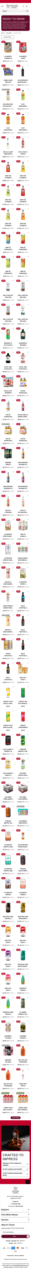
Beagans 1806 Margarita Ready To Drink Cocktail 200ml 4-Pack (23, 918)
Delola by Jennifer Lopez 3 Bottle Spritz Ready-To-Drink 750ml (8, 392)
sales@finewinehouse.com (21, 1265)
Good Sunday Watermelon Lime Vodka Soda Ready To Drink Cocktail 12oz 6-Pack (23, 559)
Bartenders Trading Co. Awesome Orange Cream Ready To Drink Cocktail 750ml (23, 464)
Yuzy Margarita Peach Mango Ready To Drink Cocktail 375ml (23, 129)
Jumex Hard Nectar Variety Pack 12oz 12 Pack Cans (8, 81)
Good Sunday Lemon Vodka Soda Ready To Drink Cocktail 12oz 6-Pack (8, 607)
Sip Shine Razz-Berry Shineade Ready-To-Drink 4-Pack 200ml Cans (23, 798)
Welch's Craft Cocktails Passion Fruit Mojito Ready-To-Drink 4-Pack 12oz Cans (8, 941)
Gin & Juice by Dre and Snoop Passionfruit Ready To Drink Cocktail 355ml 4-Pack (8, 296)
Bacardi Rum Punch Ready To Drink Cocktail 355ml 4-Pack (23, 846)
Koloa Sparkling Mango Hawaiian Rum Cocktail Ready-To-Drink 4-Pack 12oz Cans (8, 416)
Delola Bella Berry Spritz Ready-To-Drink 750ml (23, 416)
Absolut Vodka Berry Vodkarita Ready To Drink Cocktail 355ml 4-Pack (8, 583)
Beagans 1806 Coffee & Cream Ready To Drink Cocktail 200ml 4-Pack (8, 918)
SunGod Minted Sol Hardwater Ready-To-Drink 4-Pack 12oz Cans (8, 822)
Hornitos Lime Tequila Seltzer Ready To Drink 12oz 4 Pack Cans (8, 1013)
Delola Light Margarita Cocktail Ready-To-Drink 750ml (8, 153)
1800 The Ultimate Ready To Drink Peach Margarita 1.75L (23, 225)
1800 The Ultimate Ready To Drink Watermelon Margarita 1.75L (23, 201)
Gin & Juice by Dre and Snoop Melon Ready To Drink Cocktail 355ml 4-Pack (23, 296)
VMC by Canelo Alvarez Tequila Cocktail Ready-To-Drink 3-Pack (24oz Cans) (23, 535)
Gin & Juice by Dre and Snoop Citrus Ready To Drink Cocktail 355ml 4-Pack (23, 320)
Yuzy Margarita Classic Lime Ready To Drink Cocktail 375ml (23, 105)
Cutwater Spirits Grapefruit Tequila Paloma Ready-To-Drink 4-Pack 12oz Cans (23, 894)
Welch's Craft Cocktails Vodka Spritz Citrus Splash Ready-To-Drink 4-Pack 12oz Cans (23, 679)
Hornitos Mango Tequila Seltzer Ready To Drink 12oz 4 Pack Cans (22, 989)
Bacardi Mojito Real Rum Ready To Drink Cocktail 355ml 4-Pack (23, 774)
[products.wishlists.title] (13, 42)
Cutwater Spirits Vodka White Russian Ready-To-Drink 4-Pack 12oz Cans (8, 559)
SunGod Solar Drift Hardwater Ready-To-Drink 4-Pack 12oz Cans (23, 870)
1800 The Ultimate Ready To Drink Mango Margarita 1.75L (23, 177)
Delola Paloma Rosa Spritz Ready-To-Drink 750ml (23, 511)
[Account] (23, 6)
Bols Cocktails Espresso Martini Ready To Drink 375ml (23, 655)
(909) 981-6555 (8, 1267)
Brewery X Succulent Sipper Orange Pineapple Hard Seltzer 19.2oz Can (8, 344)
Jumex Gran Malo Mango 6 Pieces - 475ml (23, 1109)
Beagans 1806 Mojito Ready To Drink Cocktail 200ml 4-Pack (23, 965)
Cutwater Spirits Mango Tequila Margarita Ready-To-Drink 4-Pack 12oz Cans (8, 535)
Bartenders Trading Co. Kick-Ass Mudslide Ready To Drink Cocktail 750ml (8, 488)
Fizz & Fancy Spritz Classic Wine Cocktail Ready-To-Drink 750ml (23, 153)
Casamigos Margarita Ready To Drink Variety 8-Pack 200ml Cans (23, 822)
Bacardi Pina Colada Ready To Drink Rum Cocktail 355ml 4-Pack (8, 105)
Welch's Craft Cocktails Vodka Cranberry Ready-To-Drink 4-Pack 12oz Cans (23, 941)
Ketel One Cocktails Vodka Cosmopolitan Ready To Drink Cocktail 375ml (23, 368)
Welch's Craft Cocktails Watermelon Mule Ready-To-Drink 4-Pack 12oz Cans (8, 989)
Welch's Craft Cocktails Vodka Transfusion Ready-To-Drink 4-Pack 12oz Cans (8, 965)
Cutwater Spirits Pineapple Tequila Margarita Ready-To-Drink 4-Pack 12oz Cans (23, 583)
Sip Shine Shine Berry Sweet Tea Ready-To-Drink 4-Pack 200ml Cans (8, 798)
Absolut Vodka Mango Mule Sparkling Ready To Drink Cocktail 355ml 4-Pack (8, 631)
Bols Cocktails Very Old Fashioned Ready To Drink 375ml (8, 679)
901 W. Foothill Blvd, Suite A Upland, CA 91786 (15, 1197)
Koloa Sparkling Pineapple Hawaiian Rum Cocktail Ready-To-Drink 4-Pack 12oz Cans (23, 440)
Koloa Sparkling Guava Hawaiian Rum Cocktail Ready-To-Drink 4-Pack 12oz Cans (23, 392)
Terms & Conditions (19, 1255)
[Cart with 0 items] (28, 6)
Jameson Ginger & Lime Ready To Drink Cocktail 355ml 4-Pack (23, 750)
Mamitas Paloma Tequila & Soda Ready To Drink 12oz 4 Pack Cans (8, 1061)
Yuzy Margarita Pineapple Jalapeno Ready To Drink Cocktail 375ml (8, 129)
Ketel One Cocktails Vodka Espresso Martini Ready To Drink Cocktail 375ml (8, 368)
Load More (15, 1117)
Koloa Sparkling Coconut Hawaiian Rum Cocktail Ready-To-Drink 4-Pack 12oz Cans (8, 440)
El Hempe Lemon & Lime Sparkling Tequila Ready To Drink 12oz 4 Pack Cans (23, 1013)
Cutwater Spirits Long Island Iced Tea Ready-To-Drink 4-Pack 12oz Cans (8, 846)
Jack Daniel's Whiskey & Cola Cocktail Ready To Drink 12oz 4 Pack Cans (8, 750)
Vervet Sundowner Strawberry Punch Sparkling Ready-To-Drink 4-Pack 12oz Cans (23, 726)
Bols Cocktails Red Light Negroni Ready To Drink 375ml (23, 631)
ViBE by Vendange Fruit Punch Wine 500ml (23, 249)
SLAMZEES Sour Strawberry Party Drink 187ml (23, 57)
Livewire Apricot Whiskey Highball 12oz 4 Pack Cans (23, 1037)
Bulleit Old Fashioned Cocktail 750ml (8, 1085)
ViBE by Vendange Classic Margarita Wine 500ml (8, 272)
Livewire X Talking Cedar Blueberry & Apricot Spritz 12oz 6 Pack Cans (8, 1037)
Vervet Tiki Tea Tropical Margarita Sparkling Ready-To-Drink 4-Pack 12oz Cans (23, 703)
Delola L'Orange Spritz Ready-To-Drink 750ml (8, 511)
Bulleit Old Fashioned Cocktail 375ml (23, 1061)
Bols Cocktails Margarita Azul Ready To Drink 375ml (23, 607)
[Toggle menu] (2, 6)
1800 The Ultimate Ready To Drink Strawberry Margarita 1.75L (8, 177)
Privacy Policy (10, 1255)
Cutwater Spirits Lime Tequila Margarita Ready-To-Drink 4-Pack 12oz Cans (8, 870)
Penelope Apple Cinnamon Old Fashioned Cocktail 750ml (23, 1085)
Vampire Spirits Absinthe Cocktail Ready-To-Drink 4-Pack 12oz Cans (8, 464)
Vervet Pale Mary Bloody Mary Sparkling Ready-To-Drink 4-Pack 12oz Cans (8, 726)
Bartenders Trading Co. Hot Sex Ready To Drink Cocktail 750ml (23, 488)
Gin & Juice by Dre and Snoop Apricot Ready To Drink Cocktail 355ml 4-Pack (8, 320)
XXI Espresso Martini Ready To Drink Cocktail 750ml (23, 81)
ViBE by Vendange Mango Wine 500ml (23, 272)
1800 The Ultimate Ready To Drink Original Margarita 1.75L (8, 201)
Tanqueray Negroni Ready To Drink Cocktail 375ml (23, 344)
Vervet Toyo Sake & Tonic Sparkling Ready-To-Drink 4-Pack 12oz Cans (8, 703)
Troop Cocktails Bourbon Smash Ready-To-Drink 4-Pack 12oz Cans (8, 655)
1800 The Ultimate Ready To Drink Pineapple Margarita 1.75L (8, 225)
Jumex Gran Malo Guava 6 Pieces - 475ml (8, 1109)
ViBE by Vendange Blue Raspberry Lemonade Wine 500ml (8, 249)
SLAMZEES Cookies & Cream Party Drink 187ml (8, 57)
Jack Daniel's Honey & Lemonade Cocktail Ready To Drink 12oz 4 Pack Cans (8, 774)
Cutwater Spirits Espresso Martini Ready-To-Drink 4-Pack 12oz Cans (8, 894)
